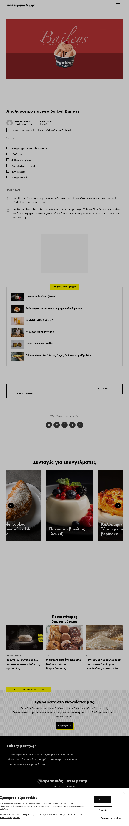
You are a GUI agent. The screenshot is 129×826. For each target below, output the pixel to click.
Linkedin (72, 425)
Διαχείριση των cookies (111, 818)
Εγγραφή (63, 725)
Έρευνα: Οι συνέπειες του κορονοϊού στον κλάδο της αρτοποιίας (23, 664)
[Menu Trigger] (118, 5)
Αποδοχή (103, 800)
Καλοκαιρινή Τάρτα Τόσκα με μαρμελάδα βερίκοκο (54, 308)
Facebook (48, 425)
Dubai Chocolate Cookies (39, 343)
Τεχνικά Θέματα (13, 655)
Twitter (56, 425)
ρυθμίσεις (4, 809)
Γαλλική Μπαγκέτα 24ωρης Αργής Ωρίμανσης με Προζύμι (58, 355)
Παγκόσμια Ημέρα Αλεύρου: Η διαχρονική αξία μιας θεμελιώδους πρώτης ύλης (103, 664)
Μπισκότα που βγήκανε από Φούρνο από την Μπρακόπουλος (63, 664)
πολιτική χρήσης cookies (10, 818)
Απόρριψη (103, 810)
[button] (11, 505)
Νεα (47, 655)
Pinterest (64, 425)
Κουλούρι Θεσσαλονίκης (40, 331)
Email (80, 425)
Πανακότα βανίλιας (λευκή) (41, 296)
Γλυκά (43, 124)
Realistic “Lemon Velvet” (39, 319)
